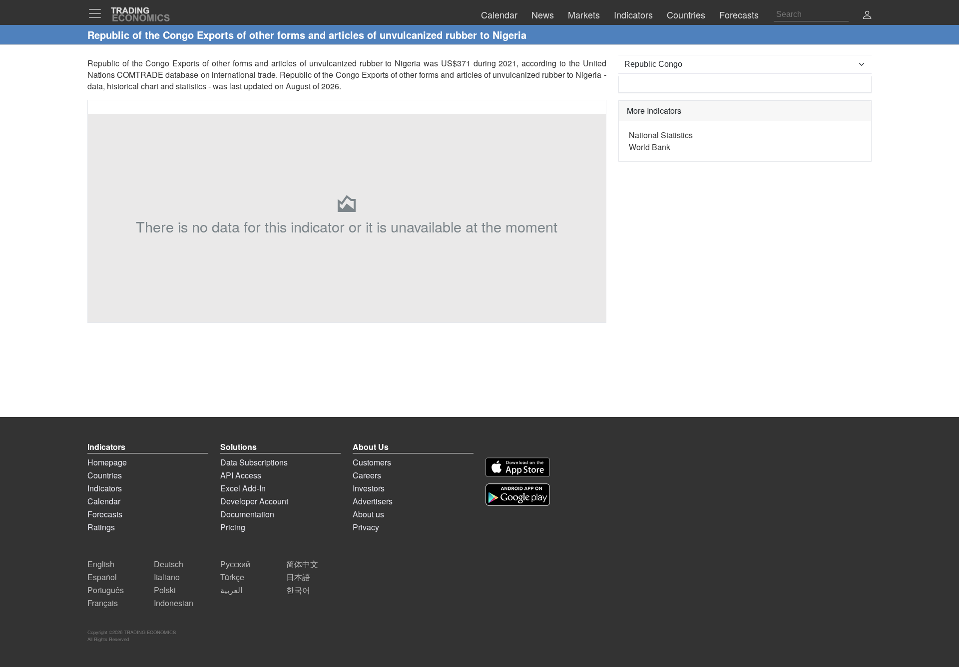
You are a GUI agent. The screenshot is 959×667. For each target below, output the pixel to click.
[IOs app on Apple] (517, 467)
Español (102, 577)
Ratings (101, 527)
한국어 (298, 590)
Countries (104, 475)
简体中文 (302, 564)
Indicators (104, 488)
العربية (231, 590)
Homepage (107, 462)
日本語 (298, 577)
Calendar (103, 501)
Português (105, 590)
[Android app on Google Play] (517, 494)
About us (368, 514)
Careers (367, 475)
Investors (369, 488)
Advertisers (373, 501)
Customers (372, 462)
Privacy (366, 527)
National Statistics (661, 135)
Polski (165, 590)
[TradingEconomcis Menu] (97, 13)
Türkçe (232, 577)
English (100, 564)
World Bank (649, 147)
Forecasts (104, 514)
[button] (867, 15)
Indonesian (173, 603)
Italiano (167, 577)
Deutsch (168, 564)
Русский (235, 564)
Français (102, 603)
